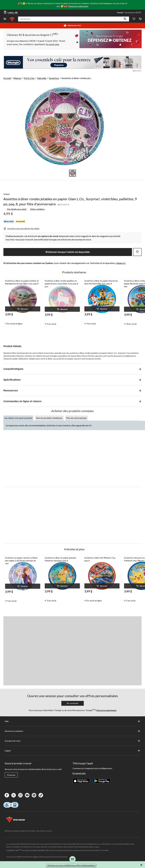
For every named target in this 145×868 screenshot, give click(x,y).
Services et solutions (14, 731)
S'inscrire (11, 775)
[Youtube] (27, 795)
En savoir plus (79, 773)
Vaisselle (41, 78)
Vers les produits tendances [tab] (49, 418)
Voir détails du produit (16, 209)
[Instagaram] (20, 795)
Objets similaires (37, 209)
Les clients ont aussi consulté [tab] (18, 418)
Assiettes (54, 78)
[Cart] (140, 19)
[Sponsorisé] (72, 62)
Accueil (7, 78)
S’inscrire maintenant (106, 710)
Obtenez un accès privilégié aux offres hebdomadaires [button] (71, 865)
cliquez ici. (121, 263)
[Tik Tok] (41, 795)
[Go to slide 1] (72, 173)
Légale (8, 751)
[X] (13, 795)
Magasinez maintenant (78, 6)
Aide (7, 721)
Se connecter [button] (72, 703)
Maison (17, 78)
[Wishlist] (134, 19)
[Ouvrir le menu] (4, 19)
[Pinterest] (34, 795)
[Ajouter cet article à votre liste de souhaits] (137, 252)
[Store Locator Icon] (5, 12)
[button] (125, 19)
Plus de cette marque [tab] (76, 418)
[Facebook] (7, 795)
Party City (29, 78)
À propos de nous (13, 741)
